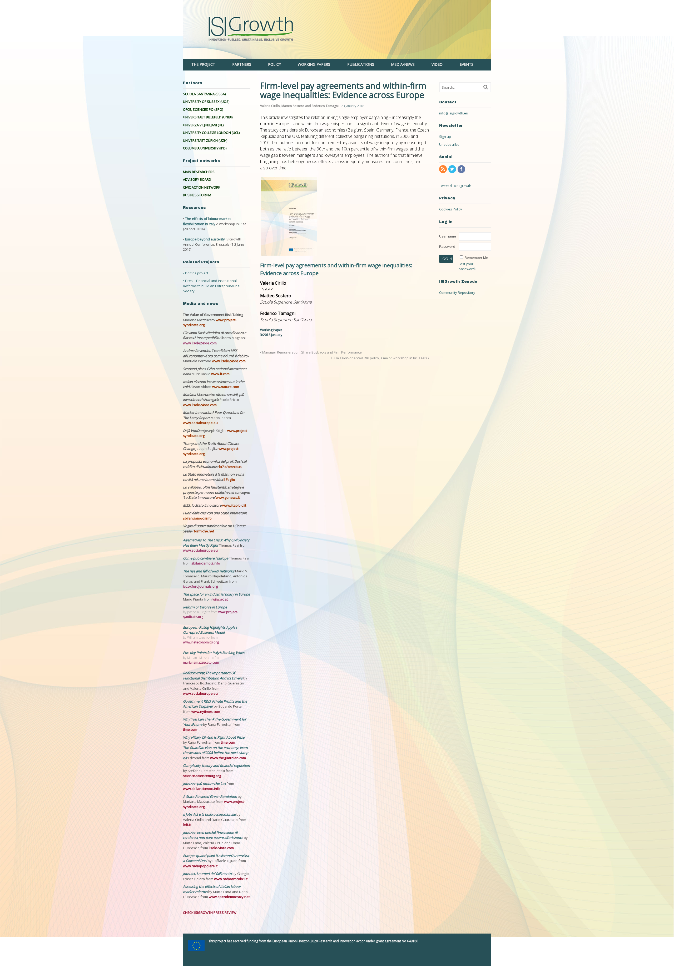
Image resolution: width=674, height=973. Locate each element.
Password (447, 246)
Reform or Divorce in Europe (205, 607)
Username (447, 236)
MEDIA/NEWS (403, 64)
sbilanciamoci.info (197, 518)
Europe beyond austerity (205, 239)
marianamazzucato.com (201, 662)
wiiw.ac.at (220, 599)
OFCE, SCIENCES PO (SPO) (203, 109)
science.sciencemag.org (202, 775)
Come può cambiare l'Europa (206, 558)
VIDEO (437, 64)
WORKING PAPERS (314, 64)
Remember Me (476, 257)
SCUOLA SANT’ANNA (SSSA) (204, 94)
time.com (190, 729)
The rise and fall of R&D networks (209, 571)
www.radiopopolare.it (200, 866)
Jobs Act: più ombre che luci (204, 783)
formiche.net (204, 531)
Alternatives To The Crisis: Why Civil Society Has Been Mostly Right (216, 543)
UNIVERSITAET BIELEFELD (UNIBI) (207, 117)
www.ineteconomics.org (201, 642)
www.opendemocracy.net (229, 896)
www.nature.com (225, 386)
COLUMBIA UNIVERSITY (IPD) (204, 148)
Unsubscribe (449, 144)
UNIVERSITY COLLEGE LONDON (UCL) (211, 132)
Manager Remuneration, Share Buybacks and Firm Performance (311, 352)
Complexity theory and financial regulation (216, 765)
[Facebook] (462, 169)
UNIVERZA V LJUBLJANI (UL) (203, 125)
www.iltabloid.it (234, 505)
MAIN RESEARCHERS (199, 171)
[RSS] (443, 169)
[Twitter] (452, 169)
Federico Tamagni (325, 106)
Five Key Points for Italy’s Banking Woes (213, 652)
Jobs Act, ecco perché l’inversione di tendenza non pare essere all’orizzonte (213, 835)
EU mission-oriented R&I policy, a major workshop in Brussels (379, 358)
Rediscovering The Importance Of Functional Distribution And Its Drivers (213, 675)
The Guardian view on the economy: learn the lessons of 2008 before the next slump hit (215, 752)
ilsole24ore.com (221, 847)
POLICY (274, 64)
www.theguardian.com (228, 757)
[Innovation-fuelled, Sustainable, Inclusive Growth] (337, 55)
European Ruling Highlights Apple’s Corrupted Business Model (210, 630)
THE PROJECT (203, 64)
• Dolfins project (195, 273)
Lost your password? (467, 266)
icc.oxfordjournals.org (200, 586)
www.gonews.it (228, 497)
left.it (187, 824)
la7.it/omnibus (230, 466)
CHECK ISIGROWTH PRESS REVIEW (209, 912)
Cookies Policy (450, 209)
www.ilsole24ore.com (200, 343)
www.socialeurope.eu (200, 422)
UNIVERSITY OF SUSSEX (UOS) (206, 101)
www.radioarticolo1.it (230, 878)
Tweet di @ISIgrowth (455, 185)
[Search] (485, 86)
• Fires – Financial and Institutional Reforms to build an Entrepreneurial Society (211, 285)
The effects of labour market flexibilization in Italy (207, 221)
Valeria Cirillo (270, 106)
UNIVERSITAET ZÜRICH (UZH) (205, 140)
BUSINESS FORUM (197, 195)
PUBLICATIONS (360, 64)
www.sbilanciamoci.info (201, 788)
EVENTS (466, 64)
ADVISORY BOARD (197, 179)
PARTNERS (241, 64)
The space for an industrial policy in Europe (216, 594)
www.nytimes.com (205, 711)
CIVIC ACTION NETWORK (201, 187)
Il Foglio (229, 479)
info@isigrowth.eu (453, 113)
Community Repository (457, 292)
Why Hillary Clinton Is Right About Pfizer (214, 737)
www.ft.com (220, 373)
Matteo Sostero (292, 106)
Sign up (445, 136)
